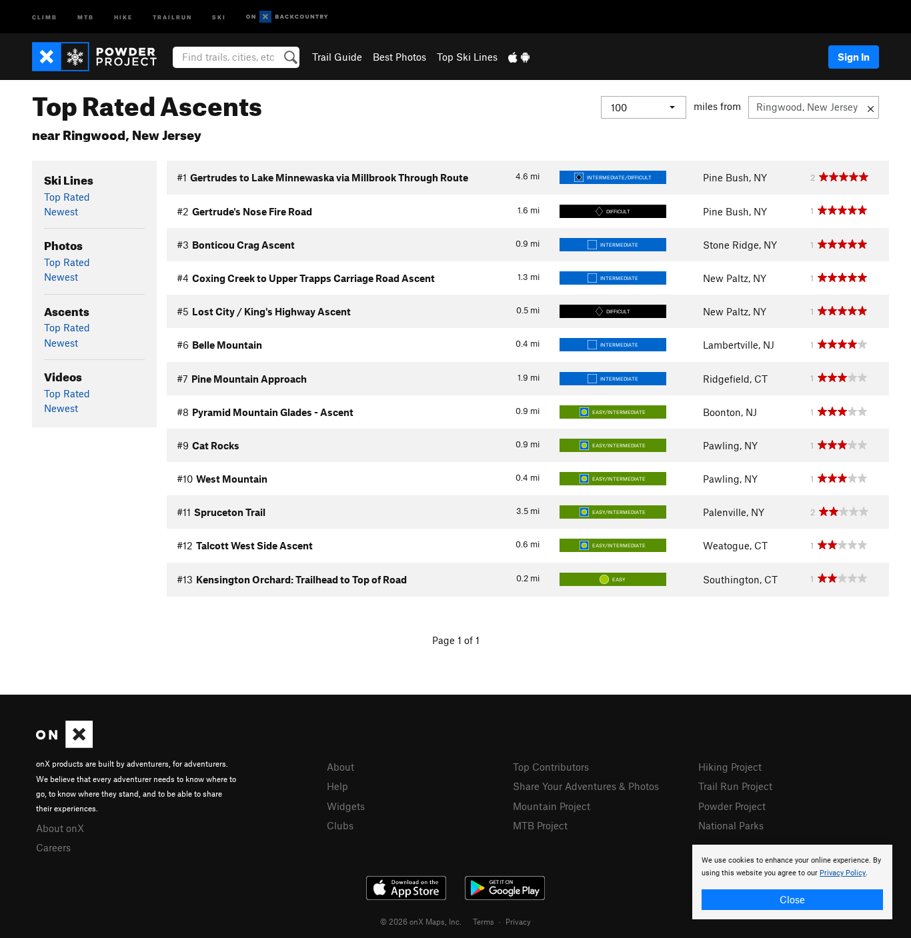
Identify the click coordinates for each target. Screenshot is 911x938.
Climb (44, 16)
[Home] (101, 56)
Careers (53, 847)
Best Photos (399, 57)
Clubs (340, 825)
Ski (219, 16)
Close (792, 899)
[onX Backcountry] (287, 17)
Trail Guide (337, 57)
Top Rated (67, 197)
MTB (85, 16)
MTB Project (540, 825)
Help (337, 786)
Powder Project (732, 806)
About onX (60, 828)
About (340, 767)
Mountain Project (551, 806)
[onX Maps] (64, 744)
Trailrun (172, 16)
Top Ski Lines (467, 57)
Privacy (518, 921)
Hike (123, 16)
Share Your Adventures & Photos (586, 786)
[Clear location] (871, 107)
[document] (792, 882)
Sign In (854, 57)
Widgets (346, 806)
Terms (483, 921)
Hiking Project (730, 767)
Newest (61, 211)
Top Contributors (551, 767)
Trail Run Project (735, 786)
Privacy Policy (843, 873)
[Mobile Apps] (519, 57)
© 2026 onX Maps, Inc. (421, 921)
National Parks (731, 825)
